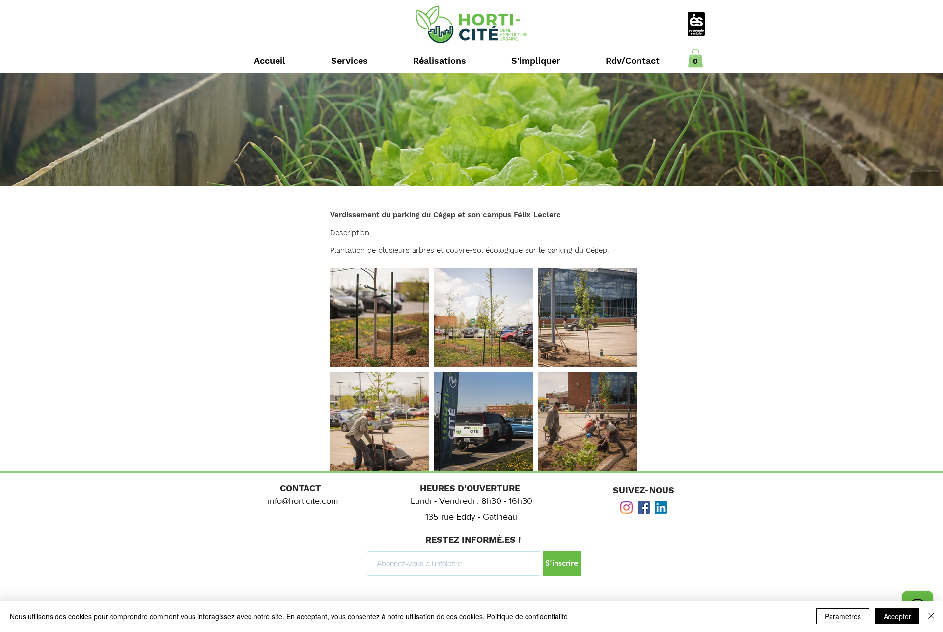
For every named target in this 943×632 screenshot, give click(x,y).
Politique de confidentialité (527, 616)
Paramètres (843, 616)
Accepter (897, 616)
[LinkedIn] (661, 507)
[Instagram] (626, 507)
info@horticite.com (303, 501)
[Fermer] (931, 616)
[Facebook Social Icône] (644, 507)
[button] (695, 58)
